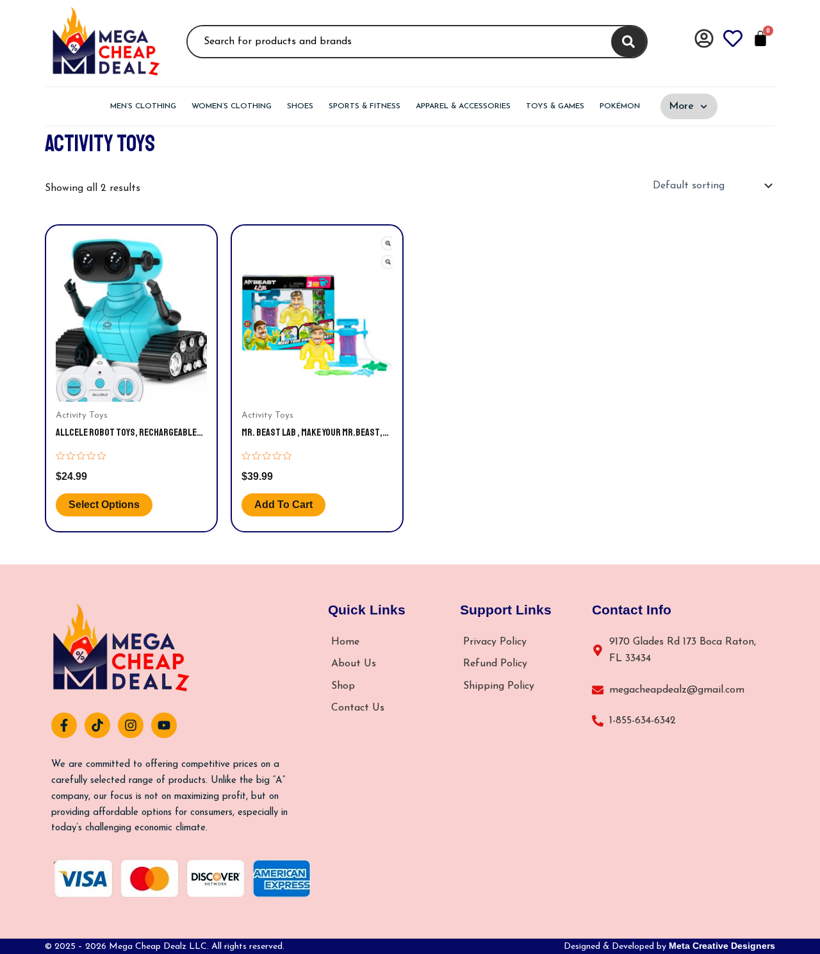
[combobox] (397, 41)
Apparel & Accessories (463, 106)
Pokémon (620, 106)
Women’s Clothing (232, 106)
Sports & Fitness (364, 106)
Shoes (300, 106)
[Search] (628, 41)
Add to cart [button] (283, 504)
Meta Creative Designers (722, 946)
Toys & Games (555, 106)
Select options (104, 504)
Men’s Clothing (143, 106)
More (681, 106)
